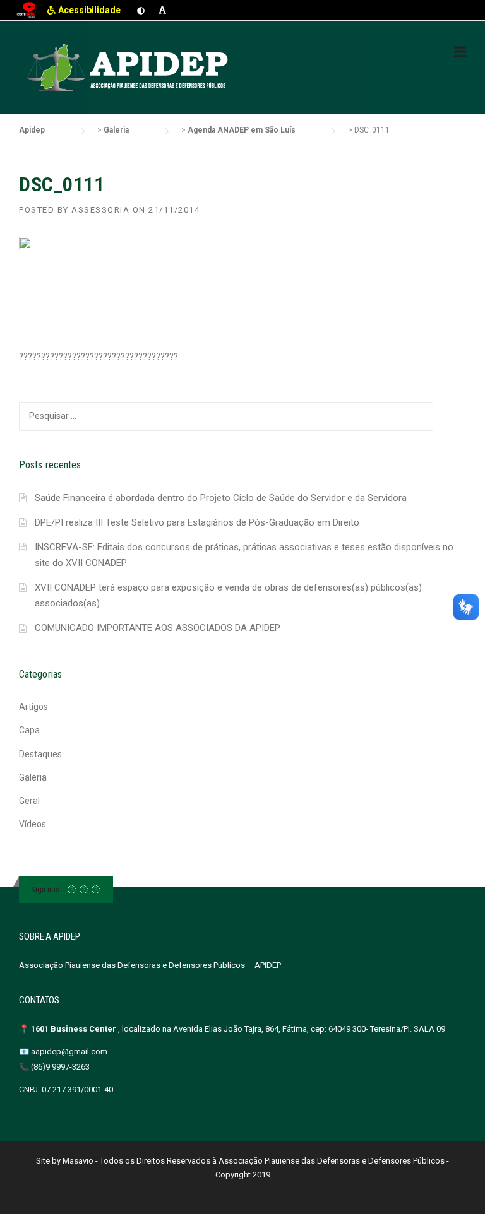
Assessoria (100, 210)
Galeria (33, 777)
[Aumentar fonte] (162, 10)
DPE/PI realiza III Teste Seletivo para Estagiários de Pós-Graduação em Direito (197, 522)
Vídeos (32, 824)
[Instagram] (84, 889)
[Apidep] (129, 68)
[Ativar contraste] (140, 10)
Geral (29, 801)
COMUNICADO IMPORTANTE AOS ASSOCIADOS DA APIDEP (157, 628)
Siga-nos (45, 889)
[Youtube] (96, 889)
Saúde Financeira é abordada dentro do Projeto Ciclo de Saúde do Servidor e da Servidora (221, 498)
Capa (29, 730)
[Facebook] (72, 889)
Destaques (40, 754)
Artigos (33, 707)
